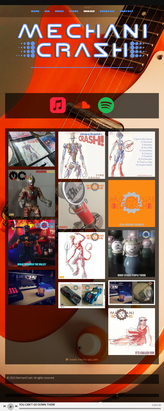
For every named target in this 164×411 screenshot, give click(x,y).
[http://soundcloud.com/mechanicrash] (82, 105)
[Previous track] (4, 406)
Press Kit (107, 11)
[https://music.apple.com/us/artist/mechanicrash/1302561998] (58, 105)
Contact (126, 11)
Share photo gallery (83, 359)
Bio (47, 11)
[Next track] (16, 406)
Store (73, 11)
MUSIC (59, 11)
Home (35, 11)
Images (89, 11)
